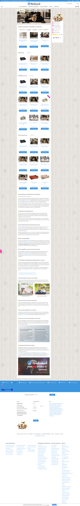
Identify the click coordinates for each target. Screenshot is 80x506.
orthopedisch (54, 412)
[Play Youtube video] (34, 366)
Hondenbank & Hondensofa (55, 455)
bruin (53, 404)
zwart (53, 415)
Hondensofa (57, 409)
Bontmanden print (19, 451)
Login (69, 0)
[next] (49, 16)
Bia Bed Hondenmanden (42, 451)
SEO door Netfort (42, 435)
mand (51, 412)
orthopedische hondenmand (26, 253)
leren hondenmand (59, 410)
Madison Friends (64, 502)
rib (53, 413)
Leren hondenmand (41, 463)
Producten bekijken (34, 46)
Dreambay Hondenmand (55, 454)
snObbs (59, 413)
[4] (34, 22)
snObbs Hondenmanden (9, 449)
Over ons (77, 0)
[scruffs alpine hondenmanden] (34, 16)
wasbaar (50, 415)
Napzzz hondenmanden (9, 454)
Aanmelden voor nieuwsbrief (29, 394)
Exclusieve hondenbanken (66, 477)
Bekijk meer (29, 52)
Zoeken (78, 4)
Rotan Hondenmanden (20, 446)
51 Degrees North (64, 499)
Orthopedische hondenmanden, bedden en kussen (27, 273)
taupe (58, 414)
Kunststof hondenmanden (32, 446)
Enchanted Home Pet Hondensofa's (67, 473)
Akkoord (54, 504)
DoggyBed (63, 452)
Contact (73, 0)
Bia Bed (63, 463)
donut (45, 199)
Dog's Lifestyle (8, 448)
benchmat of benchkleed (23, 314)
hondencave (30, 352)
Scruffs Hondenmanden (41, 467)
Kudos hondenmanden (65, 482)
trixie (60, 414)
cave (57, 404)
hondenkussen (55, 408)
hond (51, 407)
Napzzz (63, 460)
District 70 (63, 468)
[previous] (18, 16)
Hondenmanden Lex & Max (66, 480)
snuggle (61, 413)
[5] (35, 22)
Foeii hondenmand (54, 445)
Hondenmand (60, 408)
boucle (52, 404)
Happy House (64, 476)
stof (53, 414)
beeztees (58, 403)
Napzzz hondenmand (41, 452)
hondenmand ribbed (52, 409)
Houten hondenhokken (31, 449)
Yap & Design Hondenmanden (42, 468)
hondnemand (61, 409)
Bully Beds (63, 448)
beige (61, 403)
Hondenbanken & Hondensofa (42, 458)
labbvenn (53, 410)
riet (56, 413)
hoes (50, 407)
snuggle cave (51, 414)
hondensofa (26, 200)
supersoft (56, 414)
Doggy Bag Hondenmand (66, 471)
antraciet (52, 403)
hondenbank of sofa (39, 352)
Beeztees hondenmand (65, 446)
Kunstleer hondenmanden (10, 451)
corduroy (59, 404)
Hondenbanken (19, 454)
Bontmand (63, 501)
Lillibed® (63, 483)
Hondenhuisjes (53, 457)
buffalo (55, 404)
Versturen (35, 420)
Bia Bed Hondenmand (9, 452)
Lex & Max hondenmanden (10, 446)
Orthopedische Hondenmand (21, 448)
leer (35, 232)
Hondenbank (54, 407)
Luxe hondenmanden (65, 457)
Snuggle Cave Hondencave (66, 494)
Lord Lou (63, 485)
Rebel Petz (29, 448)
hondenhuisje (51, 408)
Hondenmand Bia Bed (65, 461)
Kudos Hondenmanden (41, 460)
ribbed (55, 413)
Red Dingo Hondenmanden (21, 445)
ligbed (19, 200)
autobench (55, 403)
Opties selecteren (23, 46)
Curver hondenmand (20, 452)
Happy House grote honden (10, 445)
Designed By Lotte (65, 449)
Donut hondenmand (65, 454)
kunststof (30, 232)
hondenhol (58, 407)
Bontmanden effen (19, 449)
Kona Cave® (64, 455)
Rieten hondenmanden (54, 461)
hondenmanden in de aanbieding (27, 241)
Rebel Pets (39, 464)
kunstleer (50, 410)
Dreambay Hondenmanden (32, 445)
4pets (50, 403)
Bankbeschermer (64, 464)
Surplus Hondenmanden (31, 451)
